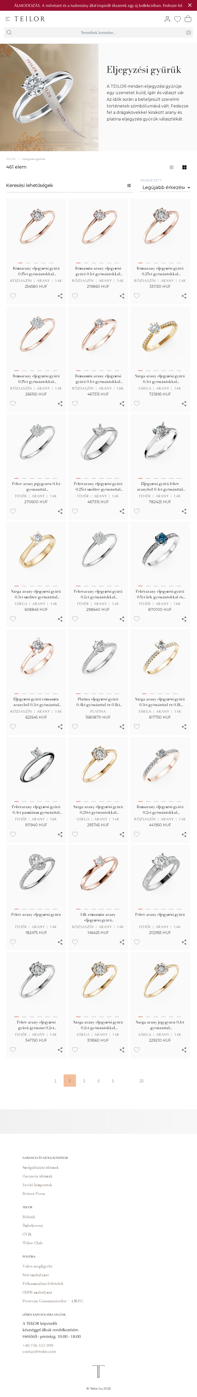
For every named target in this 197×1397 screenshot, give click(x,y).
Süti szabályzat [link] (36, 1275)
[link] (29, 18)
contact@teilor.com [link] (39, 1351)
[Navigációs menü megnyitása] (7, 18)
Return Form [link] (34, 1193)
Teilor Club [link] (33, 1243)
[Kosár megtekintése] (188, 18)
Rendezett (151, 180)
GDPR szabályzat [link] (37, 1292)
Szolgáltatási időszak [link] (41, 1167)
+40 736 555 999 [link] (38, 1345)
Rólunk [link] (29, 1217)
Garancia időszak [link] (38, 1176)
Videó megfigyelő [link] (37, 1266)
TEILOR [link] (10, 159)
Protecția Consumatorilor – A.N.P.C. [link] (53, 1301)
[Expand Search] (9, 32)
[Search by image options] (188, 32)
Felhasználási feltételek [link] (43, 1283)
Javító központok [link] (37, 1185)
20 (142, 1081)
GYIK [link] (27, 1234)
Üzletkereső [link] (33, 1225)
